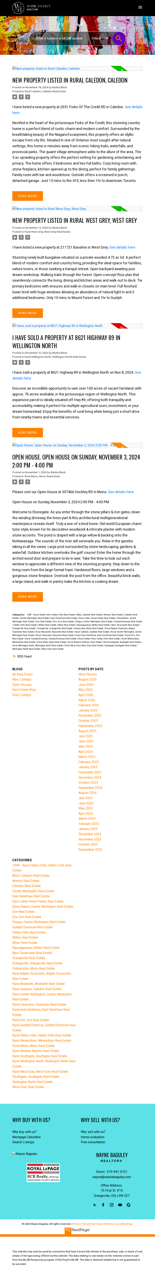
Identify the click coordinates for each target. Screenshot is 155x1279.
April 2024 (86, 813)
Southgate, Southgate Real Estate (121, 645)
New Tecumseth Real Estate (125, 625)
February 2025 (89, 762)
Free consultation (93, 1142)
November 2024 (90, 777)
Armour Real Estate (113, 614)
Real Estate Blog (24, 690)
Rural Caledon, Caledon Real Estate (45, 91)
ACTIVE (108, 28)
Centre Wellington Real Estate (35, 618)
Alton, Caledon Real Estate (90, 614)
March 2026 (87, 700)
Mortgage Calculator (26, 1137)
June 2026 (86, 685)
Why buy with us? (24, 1132)
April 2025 (86, 752)
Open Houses (22, 685)
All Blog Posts (22, 674)
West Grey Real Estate (53, 649)
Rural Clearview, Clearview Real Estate (55, 635)
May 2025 (86, 746)
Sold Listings (21, 695)
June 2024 (86, 803)
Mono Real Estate (67, 625)
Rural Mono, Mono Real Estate (42, 476)
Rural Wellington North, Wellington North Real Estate (55, 356)
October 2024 (88, 782)
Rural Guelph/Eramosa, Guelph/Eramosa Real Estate (51, 638)
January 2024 (88, 829)
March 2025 (87, 757)
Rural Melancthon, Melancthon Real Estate (41, 1040)
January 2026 (88, 710)
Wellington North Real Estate (26, 649)
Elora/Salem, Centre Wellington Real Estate (42, 907)
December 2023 (90, 834)
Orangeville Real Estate (24, 628)
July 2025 (85, 736)
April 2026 (86, 695)
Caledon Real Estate (26, 886)
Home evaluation (92, 1137)
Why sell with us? (93, 1132)
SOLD (123, 28)
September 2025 (90, 726)
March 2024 (87, 819)
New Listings (21, 679)
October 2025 (88, 721)
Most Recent (88, 674)
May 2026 (86, 690)
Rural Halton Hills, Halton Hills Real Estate (99, 638)
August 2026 (87, 679)
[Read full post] (77, 71)
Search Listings (23, 1142)
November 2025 (90, 715)
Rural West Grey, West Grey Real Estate (47, 231)
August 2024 (87, 793)
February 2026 (89, 705)
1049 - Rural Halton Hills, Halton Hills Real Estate (51, 614)
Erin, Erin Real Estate (63, 621)
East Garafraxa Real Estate (64, 618)
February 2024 (89, 824)
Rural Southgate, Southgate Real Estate (122, 642)
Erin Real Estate (44, 621)
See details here (122, 247)
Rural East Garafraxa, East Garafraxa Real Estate (99, 635)
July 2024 (85, 798)
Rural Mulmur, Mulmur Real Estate (85, 642)
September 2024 (90, 788)
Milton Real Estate (48, 625)
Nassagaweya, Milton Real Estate (93, 625)
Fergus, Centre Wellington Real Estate (94, 621)
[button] (94, 1205)
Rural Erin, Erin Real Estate (30, 1020)
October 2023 (88, 844)
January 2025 (88, 767)
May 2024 (86, 808)
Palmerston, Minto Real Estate (89, 628)
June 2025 (86, 741)
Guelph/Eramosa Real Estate (128, 621)
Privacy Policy (80, 1223)
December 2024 (90, 772)
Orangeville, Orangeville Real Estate (55, 628)
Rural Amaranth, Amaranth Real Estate (55, 632)
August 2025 (87, 731)
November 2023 (90, 839)
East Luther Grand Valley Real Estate (97, 618)
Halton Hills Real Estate (25, 625)
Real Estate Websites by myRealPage (111, 1223)
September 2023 (90, 850)
